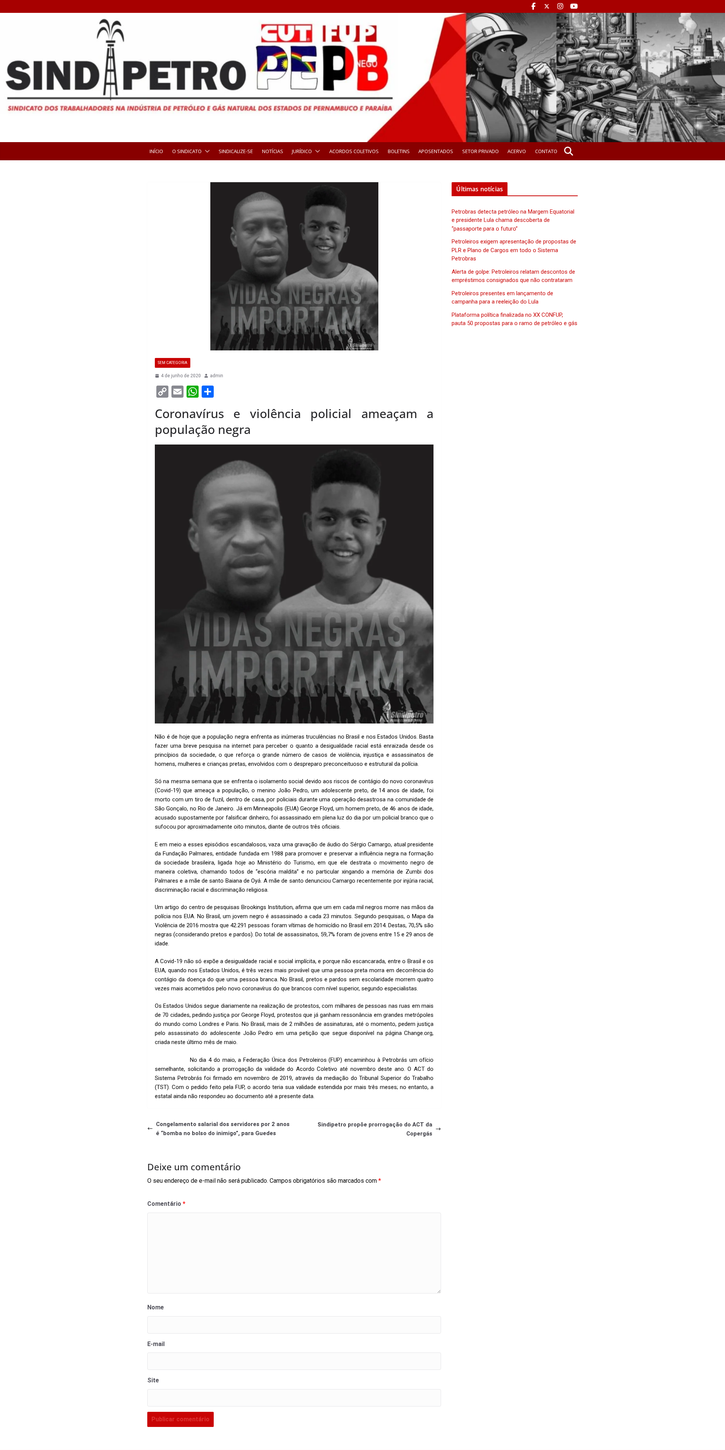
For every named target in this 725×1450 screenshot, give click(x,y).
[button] (206, 151)
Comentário (166, 1203)
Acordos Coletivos (354, 151)
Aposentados (435, 151)
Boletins (399, 151)
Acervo (517, 151)
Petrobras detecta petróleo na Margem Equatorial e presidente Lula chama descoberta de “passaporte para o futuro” (513, 220)
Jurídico (302, 151)
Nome (155, 1307)
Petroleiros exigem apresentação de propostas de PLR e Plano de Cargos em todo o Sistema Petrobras (514, 250)
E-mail (156, 1344)
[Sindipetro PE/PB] (362, 17)
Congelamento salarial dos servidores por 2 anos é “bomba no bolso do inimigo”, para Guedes (223, 1129)
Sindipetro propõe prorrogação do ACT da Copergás (375, 1129)
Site (153, 1380)
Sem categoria (172, 363)
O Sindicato (187, 151)
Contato (546, 151)
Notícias (272, 151)
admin (216, 375)
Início (156, 151)
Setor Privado (480, 151)
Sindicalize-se (236, 151)
